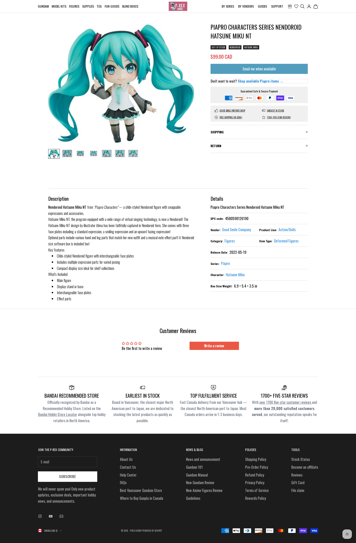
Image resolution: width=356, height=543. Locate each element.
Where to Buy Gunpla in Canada (141, 498)
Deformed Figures (286, 241)
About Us (126, 459)
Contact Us (128, 467)
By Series (228, 6)
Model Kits (59, 6)
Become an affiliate (304, 467)
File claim (297, 490)
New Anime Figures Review (204, 490)
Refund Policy (254, 475)
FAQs (123, 482)
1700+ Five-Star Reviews (278, 117)
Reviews (296, 475)
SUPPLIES (88, 6)
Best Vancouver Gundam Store (141, 490)
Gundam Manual (197, 475)
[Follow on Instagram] (40, 516)
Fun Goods (112, 6)
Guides (262, 6)
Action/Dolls (287, 229)
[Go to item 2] (67, 153)
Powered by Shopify (152, 530)
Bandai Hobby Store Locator (57, 414)
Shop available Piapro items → (260, 81)
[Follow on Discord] (61, 516)
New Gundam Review (200, 482)
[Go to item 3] (80, 153)
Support (277, 6)
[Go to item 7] (133, 153)
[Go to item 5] (106, 153)
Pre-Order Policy (256, 467)
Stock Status (300, 459)
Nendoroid (235, 47)
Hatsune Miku (251, 47)
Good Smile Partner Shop (232, 110)
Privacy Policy (254, 482)
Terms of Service (257, 490)
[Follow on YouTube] (51, 516)
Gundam (43, 6)
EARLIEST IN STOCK (275, 110)
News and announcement (203, 459)
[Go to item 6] (120, 153)
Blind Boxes (130, 6)
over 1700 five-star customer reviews (285, 402)
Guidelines (193, 498)
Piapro (225, 263)
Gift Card (297, 482)
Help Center (128, 475)
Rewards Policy (255, 498)
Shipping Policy (255, 459)
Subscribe (67, 476)
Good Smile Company (236, 229)
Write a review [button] (214, 345)
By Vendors (246, 6)
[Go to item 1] (54, 154)
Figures (74, 6)
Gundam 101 (194, 467)
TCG (99, 6)
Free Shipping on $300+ (231, 117)
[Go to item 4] (93, 153)
